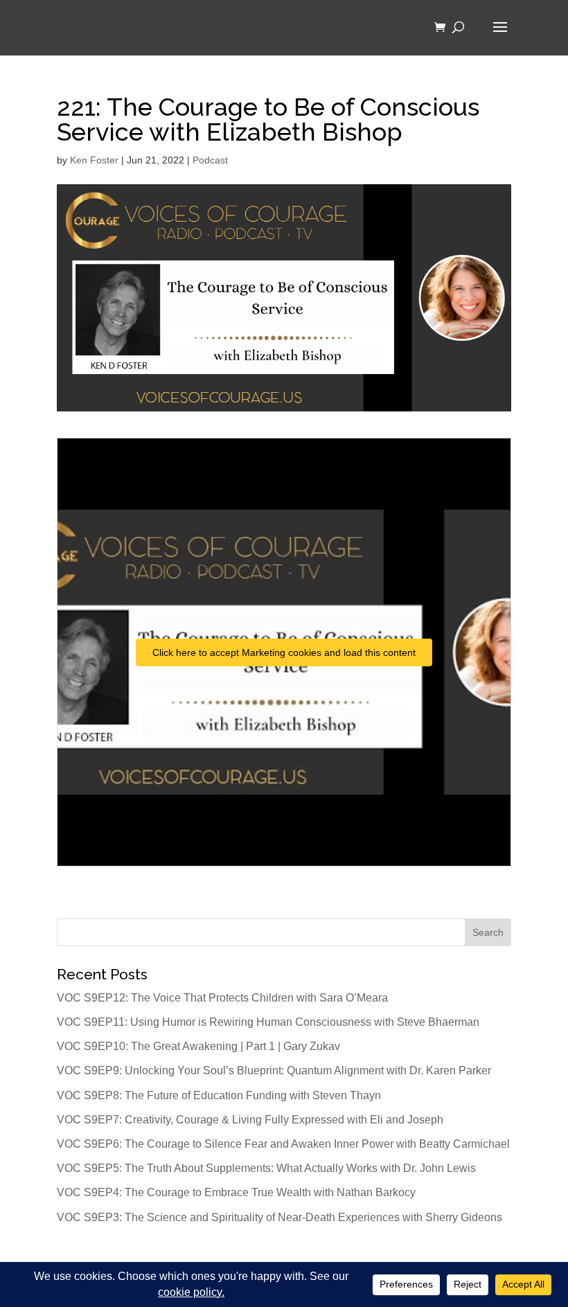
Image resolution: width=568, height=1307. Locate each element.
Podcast (210, 160)
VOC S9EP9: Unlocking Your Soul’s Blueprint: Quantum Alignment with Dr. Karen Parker (274, 1070)
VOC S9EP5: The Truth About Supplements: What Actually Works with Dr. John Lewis (266, 1168)
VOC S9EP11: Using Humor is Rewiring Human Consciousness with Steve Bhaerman (268, 1022)
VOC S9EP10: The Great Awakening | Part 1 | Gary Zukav (198, 1046)
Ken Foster (94, 160)
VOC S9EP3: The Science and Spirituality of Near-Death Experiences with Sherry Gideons (279, 1217)
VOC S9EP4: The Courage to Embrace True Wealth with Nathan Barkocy (236, 1192)
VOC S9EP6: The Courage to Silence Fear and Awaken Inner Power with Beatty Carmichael (283, 1144)
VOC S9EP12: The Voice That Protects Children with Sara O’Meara (222, 998)
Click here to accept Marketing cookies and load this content (284, 652)
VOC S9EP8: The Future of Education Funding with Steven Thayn (219, 1095)
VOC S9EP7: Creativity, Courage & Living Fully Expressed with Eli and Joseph (250, 1120)
